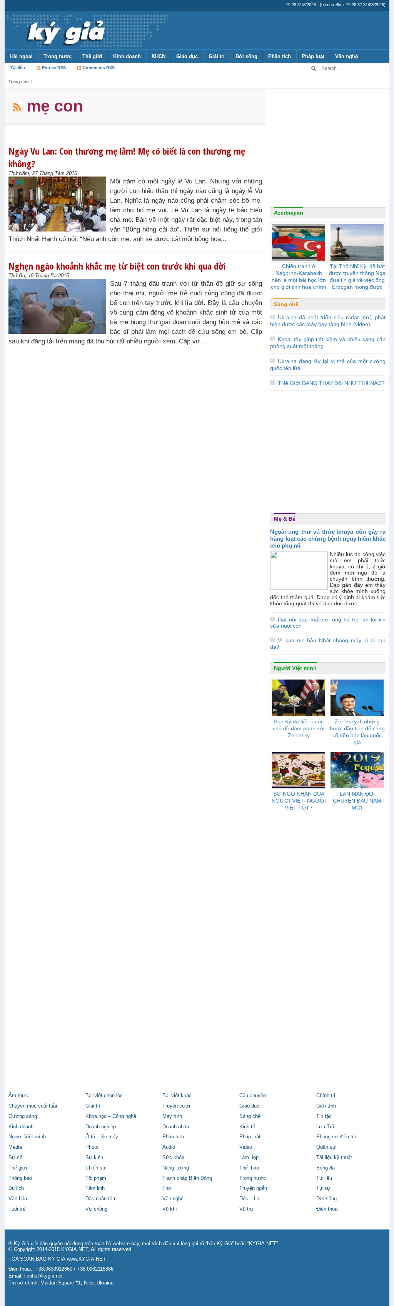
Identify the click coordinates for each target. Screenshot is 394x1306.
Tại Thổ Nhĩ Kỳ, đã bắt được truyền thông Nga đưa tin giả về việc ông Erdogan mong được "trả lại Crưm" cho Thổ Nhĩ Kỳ (357, 283)
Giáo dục (187, 56)
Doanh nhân (175, 1126)
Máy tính (172, 1116)
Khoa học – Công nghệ (110, 1116)
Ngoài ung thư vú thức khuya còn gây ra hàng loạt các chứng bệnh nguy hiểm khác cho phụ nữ (328, 538)
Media (15, 1147)
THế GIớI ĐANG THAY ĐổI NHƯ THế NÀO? (331, 383)
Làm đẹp (249, 1157)
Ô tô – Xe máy (101, 1136)
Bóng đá (325, 1168)
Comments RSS (99, 67)
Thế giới (92, 56)
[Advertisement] (328, 150)
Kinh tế (247, 1126)
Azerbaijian (288, 213)
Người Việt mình (295, 668)
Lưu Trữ (325, 1126)
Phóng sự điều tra (336, 1136)
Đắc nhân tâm (101, 1198)
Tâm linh (95, 1188)
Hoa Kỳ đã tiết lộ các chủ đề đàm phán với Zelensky (298, 728)
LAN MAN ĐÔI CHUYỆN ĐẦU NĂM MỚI (357, 801)
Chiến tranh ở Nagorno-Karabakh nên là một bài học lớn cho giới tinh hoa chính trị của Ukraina (298, 280)
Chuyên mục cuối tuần (33, 1106)
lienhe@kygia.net (43, 1276)
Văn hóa (17, 1198)
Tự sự (323, 1188)
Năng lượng (175, 1168)
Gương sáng (22, 1116)
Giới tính (326, 1106)
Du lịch (16, 1188)
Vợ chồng (96, 1209)
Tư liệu (324, 1178)
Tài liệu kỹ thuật (334, 1157)
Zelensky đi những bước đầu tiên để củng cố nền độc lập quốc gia (357, 731)
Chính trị (325, 1095)
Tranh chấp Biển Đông (187, 1178)
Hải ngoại (21, 56)
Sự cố (15, 1157)
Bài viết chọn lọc (104, 1095)
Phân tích (279, 56)
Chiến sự (95, 1168)
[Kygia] (65, 30)
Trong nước (57, 56)
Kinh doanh (127, 56)
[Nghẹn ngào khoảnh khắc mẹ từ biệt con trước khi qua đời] (59, 306)
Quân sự (326, 1147)
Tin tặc (324, 1116)
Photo (91, 1147)
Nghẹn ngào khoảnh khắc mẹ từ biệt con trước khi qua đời (117, 266)
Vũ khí (169, 1209)
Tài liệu (17, 67)
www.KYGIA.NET (86, 1259)
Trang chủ (18, 81)
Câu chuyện (252, 1095)
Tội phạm (95, 1178)
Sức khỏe (173, 1157)
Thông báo (20, 1178)
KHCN (158, 56)
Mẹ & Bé (285, 519)
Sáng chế (286, 304)
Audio (168, 1147)
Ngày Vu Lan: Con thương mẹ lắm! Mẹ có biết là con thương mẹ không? (126, 157)
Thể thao (249, 1168)
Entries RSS (54, 67)
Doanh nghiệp (100, 1126)
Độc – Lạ (249, 1198)
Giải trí (217, 56)
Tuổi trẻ (16, 1209)
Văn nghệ (346, 56)
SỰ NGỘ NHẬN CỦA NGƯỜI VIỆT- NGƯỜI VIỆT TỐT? (299, 801)
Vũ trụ (246, 1209)
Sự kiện (94, 1157)
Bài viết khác (177, 1095)
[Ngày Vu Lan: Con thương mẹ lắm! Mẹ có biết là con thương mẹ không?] (59, 204)
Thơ (167, 1188)
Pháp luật (313, 56)
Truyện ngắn (253, 1188)
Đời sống (246, 56)
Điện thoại (327, 1209)
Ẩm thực (18, 1095)
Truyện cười (176, 1106)
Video (245, 1147)
